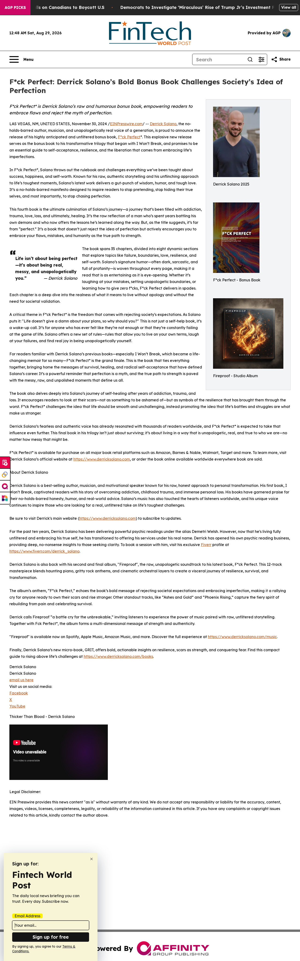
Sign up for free (51, 937)
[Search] (250, 59)
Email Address (27, 916)
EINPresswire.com (126, 123)
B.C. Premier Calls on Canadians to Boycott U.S (53, 7)
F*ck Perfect (129, 137)
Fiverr (206, 544)
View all (288, 7)
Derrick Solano (163, 123)
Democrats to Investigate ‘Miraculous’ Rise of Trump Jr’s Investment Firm (200, 7)
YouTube (17, 706)
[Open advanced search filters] (261, 59)
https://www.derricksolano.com (101, 459)
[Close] (91, 859)
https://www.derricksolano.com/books (118, 656)
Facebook (18, 693)
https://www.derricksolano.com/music (242, 636)
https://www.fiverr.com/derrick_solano (44, 551)
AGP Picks (15, 7)
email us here (21, 680)
